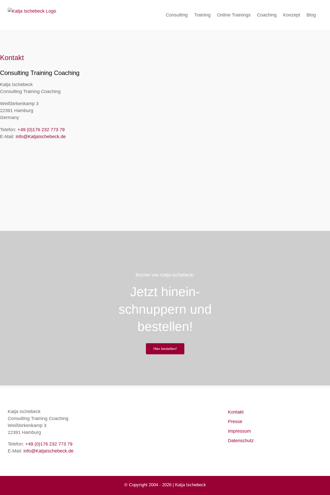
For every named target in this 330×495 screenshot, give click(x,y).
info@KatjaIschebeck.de (41, 136)
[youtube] (12, 155)
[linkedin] (22, 155)
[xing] (32, 155)
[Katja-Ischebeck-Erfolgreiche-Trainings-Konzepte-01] (57, 259)
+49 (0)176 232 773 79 (41, 129)
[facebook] (2, 155)
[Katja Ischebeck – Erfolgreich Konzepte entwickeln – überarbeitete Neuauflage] (273, 259)
